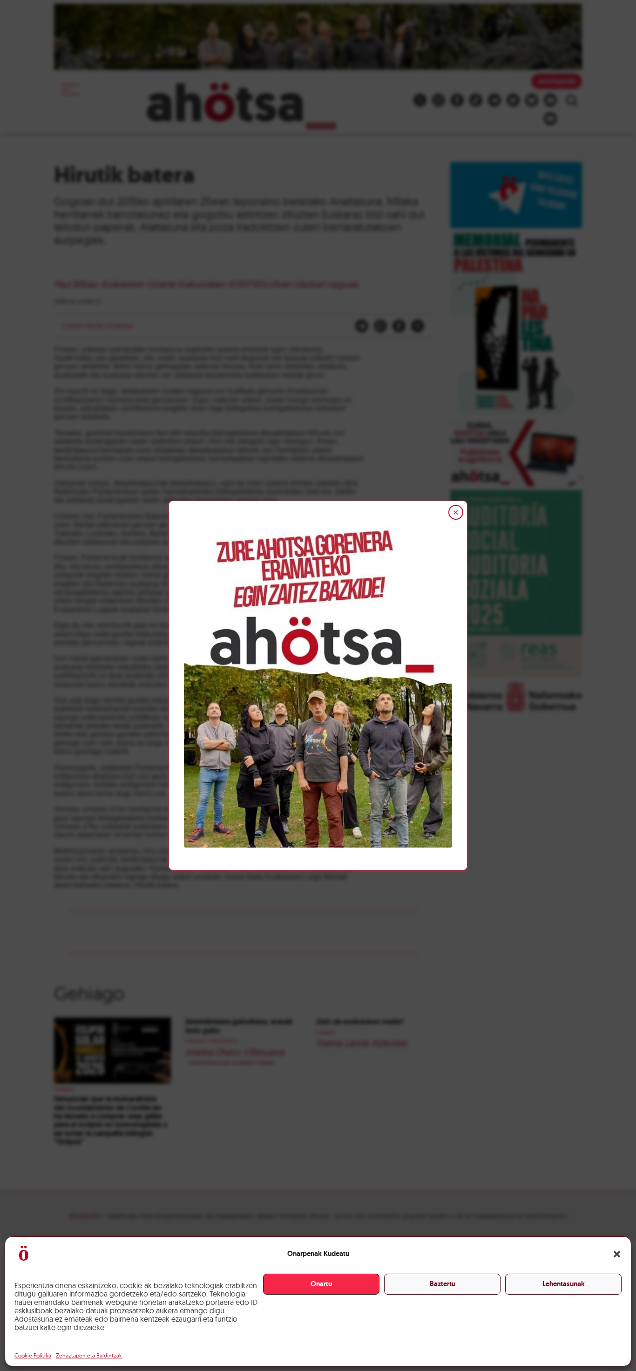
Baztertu (442, 1284)
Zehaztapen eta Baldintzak (89, 1355)
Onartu (321, 1284)
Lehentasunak (563, 1284)
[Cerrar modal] (455, 512)
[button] (617, 1254)
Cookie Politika (32, 1355)
